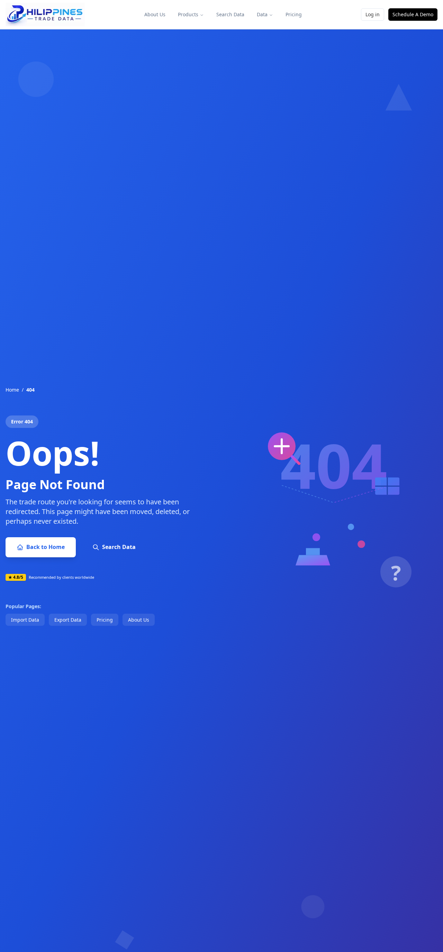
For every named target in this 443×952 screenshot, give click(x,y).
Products (188, 14)
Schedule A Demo (412, 14)
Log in (372, 14)
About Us (154, 14)
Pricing (294, 14)
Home (12, 389)
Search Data (230, 14)
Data (262, 14)
